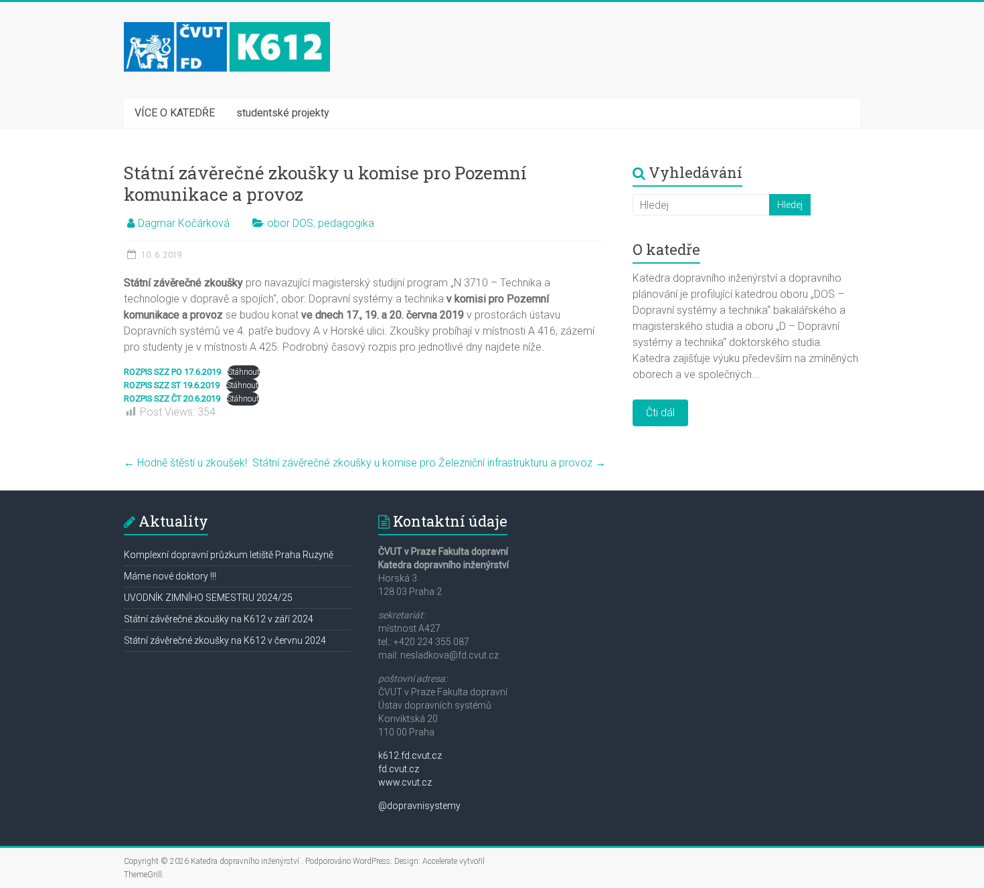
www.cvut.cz (405, 782)
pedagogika (346, 223)
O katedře (666, 249)
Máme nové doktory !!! (170, 576)
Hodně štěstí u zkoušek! (185, 462)
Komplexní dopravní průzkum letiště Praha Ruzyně (228, 554)
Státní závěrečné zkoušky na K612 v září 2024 (218, 619)
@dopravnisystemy (419, 805)
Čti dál (660, 412)
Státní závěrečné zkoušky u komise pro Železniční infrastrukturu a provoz (429, 462)
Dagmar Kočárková (184, 223)
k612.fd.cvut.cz (410, 755)
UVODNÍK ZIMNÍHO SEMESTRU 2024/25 (208, 597)
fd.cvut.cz (398, 769)
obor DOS (290, 223)
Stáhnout (244, 372)
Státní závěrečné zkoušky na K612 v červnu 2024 (225, 640)
